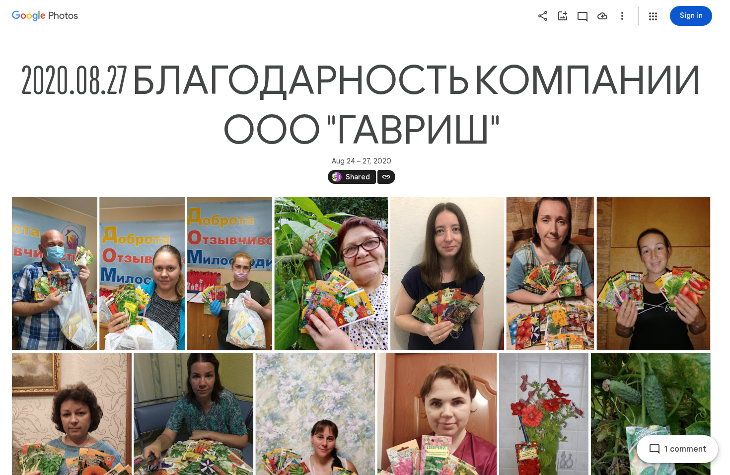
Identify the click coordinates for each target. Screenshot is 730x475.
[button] (653, 16)
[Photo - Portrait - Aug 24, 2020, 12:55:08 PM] (142, 273)
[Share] (543, 16)
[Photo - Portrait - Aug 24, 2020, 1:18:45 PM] (229, 273)
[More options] (622, 16)
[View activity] (582, 16)
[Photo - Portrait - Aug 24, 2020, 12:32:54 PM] (54, 273)
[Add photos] (563, 16)
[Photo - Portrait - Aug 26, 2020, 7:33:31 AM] (447, 273)
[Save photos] (602, 16)
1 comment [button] (685, 449)
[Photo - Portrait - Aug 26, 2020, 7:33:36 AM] (653, 273)
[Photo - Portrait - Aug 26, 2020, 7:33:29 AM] (331, 273)
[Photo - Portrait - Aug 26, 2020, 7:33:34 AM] (550, 273)
